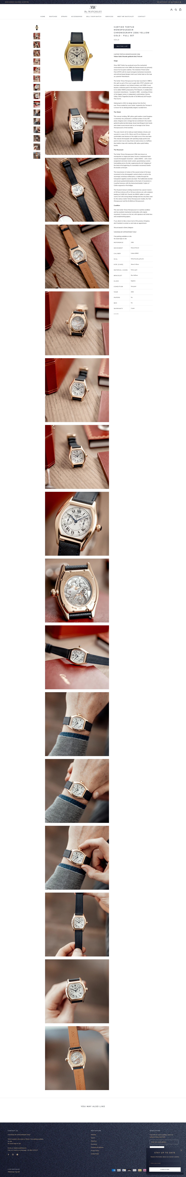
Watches (53, 16)
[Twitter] (123, 313)
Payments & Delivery (97, 1147)
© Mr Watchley (14, 1169)
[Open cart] (180, 9)
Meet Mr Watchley (125, 16)
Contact (142, 16)
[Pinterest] (125, 313)
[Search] (176, 10)
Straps (64, 16)
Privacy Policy (95, 1151)
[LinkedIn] (17, 1154)
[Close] (181, 1150)
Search (93, 1138)
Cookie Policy (95, 1154)
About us (93, 1141)
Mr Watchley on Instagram (168, 2)
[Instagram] (13, 1154)
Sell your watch (93, 16)
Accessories (76, 16)
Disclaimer (94, 1144)
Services (109, 16)
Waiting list (122, 46)
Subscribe (164, 1169)
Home (42, 16)
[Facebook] (120, 313)
